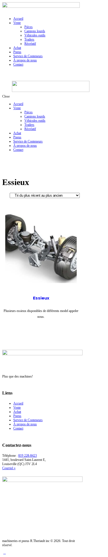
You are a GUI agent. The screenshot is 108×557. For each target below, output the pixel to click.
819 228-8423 (27, 456)
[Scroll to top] (4, 552)
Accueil (18, 403)
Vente (17, 407)
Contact (18, 428)
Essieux (41, 298)
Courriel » (9, 468)
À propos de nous (25, 424)
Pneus (17, 416)
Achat (17, 412)
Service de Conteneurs (28, 420)
